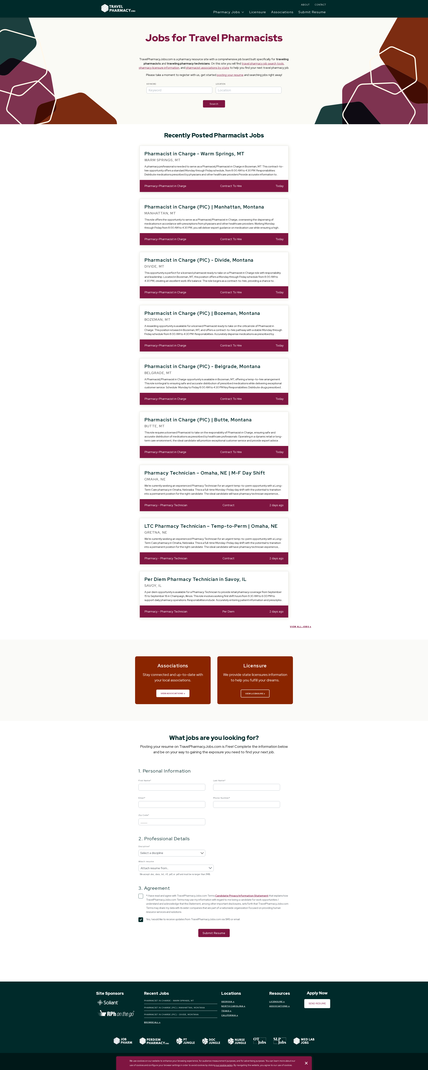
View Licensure (254, 693)
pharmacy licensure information (159, 68)
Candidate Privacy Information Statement (242, 895)
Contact (320, 4)
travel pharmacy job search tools (263, 63)
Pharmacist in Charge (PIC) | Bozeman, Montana (202, 313)
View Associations (172, 693)
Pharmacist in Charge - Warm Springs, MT (194, 153)
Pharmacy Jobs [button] (226, 12)
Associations (282, 12)
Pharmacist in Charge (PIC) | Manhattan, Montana (204, 207)
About (305, 4)
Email (141, 798)
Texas (225, 1010)
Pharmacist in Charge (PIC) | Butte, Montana (198, 420)
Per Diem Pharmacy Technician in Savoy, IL (195, 579)
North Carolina (232, 1006)
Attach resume (146, 861)
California (228, 1015)
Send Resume (317, 1003)
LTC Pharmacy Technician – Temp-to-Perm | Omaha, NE (211, 526)
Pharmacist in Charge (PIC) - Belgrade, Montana (202, 366)
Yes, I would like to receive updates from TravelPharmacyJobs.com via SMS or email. (193, 919)
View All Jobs (299, 626)
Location (220, 84)
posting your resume (230, 75)
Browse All (151, 1022)
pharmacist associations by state (207, 68)
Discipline (144, 846)
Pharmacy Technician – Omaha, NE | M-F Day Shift (204, 473)
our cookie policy (224, 1065)
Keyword (151, 84)
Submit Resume (312, 12)
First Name (144, 780)
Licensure (257, 12)
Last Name (219, 780)
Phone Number (221, 798)
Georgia (226, 1001)
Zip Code (143, 815)
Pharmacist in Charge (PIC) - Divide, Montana (199, 260)
